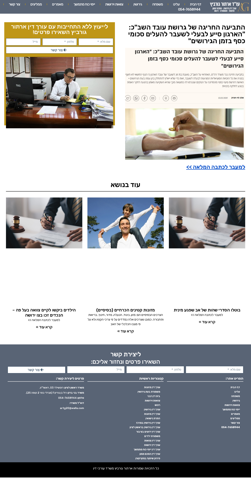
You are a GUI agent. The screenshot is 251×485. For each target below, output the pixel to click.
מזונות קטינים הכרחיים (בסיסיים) (125, 310)
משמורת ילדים (152, 436)
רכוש (157, 405)
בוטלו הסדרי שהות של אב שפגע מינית (207, 310)
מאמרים (57, 4)
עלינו (176, 4)
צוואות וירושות (114, 4)
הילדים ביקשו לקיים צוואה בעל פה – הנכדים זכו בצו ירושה (44, 313)
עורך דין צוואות (152, 440)
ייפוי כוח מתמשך (84, 4)
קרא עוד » (207, 321)
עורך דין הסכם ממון (150, 453)
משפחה (157, 4)
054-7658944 (189, 9)
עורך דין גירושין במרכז (148, 422)
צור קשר (14, 4)
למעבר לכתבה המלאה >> (215, 167)
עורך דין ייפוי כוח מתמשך (147, 449)
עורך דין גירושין (152, 409)
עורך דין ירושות (152, 445)
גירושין (138, 4)
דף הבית (195, 4)
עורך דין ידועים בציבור (148, 431)
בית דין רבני (153, 396)
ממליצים (36, 4)
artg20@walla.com (72, 408)
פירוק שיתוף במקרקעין (147, 458)
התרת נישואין (152, 418)
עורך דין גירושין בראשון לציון (145, 427)
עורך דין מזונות (152, 387)
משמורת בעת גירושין (149, 391)
